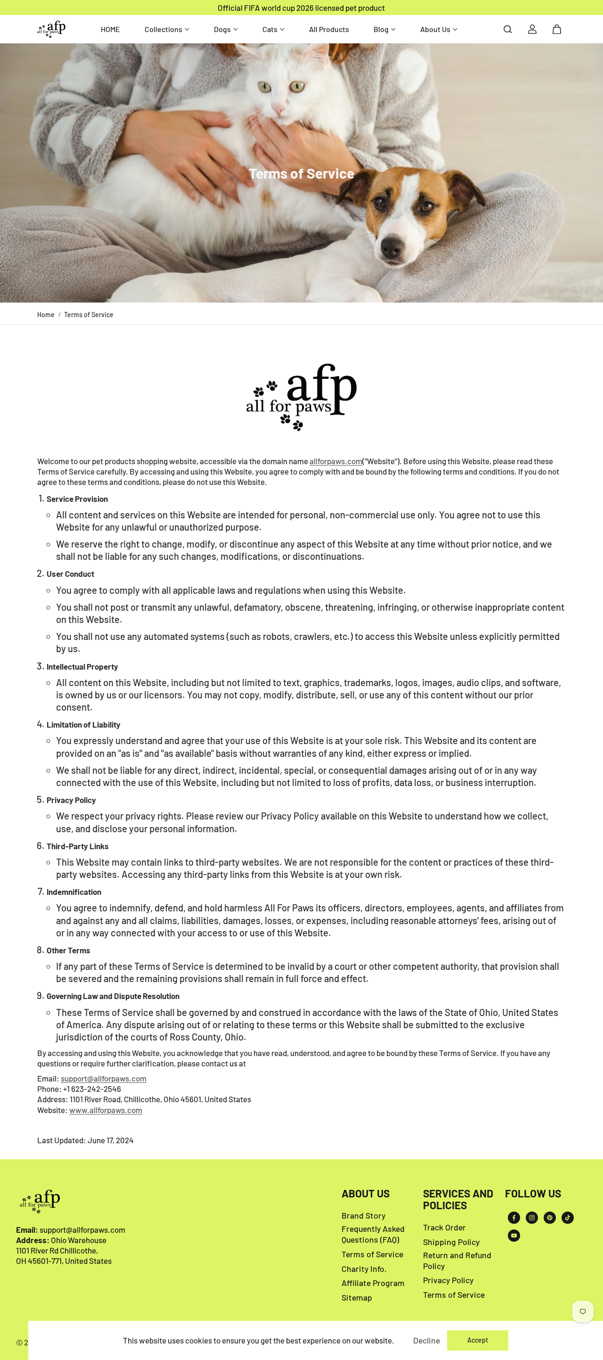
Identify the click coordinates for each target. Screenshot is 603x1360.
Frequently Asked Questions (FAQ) (373, 1234)
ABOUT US (366, 1194)
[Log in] (532, 29)
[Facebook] (514, 1218)
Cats (269, 29)
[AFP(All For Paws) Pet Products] (51, 29)
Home (46, 315)
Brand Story (363, 1215)
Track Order (444, 1227)
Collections (163, 29)
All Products (329, 29)
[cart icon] (557, 29)
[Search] (508, 29)
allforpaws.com (336, 461)
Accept (477, 1340)
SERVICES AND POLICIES (458, 1200)
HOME (110, 29)
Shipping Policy (451, 1242)
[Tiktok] (568, 1218)
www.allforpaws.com (105, 1109)
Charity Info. (364, 1268)
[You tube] (514, 1236)
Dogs (222, 29)
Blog (381, 29)
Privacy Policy (448, 1280)
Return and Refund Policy (457, 1260)
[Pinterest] (550, 1218)
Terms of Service (372, 1254)
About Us (435, 29)
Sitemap (357, 1297)
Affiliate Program (373, 1283)
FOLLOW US (533, 1194)
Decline (426, 1340)
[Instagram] (532, 1218)
